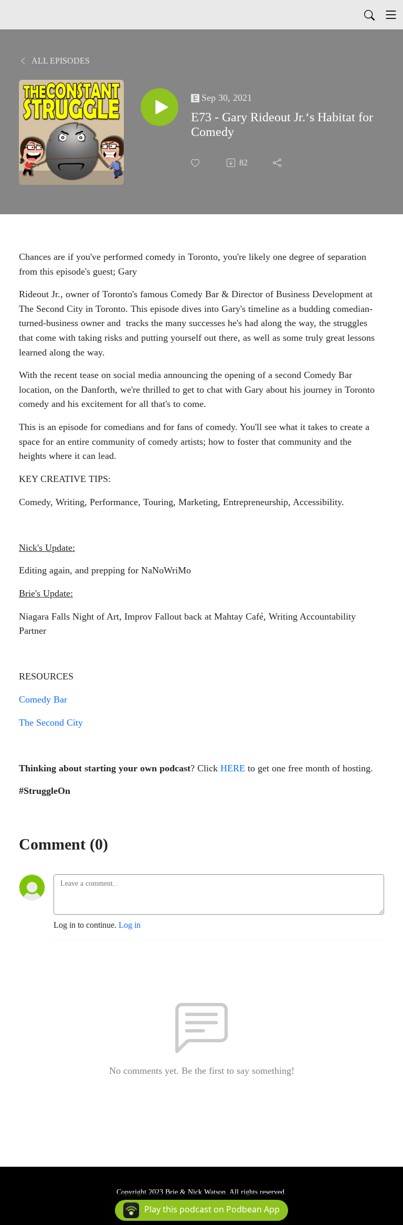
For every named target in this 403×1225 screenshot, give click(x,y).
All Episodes (60, 60)
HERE (232, 768)
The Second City (51, 722)
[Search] (369, 14)
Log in (130, 924)
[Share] (278, 163)
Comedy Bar (43, 699)
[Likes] (196, 163)
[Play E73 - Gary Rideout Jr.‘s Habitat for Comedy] (159, 107)
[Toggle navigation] (391, 15)
